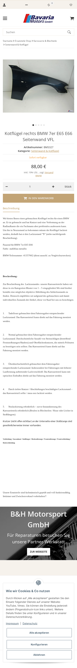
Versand (49, 172)
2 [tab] (36, 125)
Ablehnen (39, 654)
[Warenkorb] (72, 18)
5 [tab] (44, 125)
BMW (38, 176)
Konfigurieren (39, 644)
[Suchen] (71, 32)
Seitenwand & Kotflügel (45, 151)
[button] (26, 5)
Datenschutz (30, 623)
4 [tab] (41, 125)
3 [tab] (38, 125)
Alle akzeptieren (39, 632)
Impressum (12, 623)
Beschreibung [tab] (11, 208)
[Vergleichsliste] (48, 5)
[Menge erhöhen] (53, 186)
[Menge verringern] (6, 186)
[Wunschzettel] (70, 5)
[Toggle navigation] (5, 18)
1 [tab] (33, 125)
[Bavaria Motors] (38, 18)
